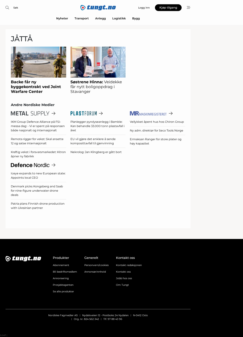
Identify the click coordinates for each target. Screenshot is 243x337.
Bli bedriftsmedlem (65, 271)
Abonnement (61, 265)
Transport (82, 18)
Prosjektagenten (63, 284)
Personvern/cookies (96, 265)
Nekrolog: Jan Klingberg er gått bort (96, 152)
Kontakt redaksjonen (129, 265)
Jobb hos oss (124, 278)
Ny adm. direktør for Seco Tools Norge (156, 130)
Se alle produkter (63, 291)
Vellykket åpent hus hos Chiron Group (157, 121)
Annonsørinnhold (95, 271)
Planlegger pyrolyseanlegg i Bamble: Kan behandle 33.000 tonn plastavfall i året (97, 126)
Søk (15, 7)
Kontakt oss (123, 271)
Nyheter (62, 18)
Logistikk (119, 18)
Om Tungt (122, 284)
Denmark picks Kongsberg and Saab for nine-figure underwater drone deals (37, 191)
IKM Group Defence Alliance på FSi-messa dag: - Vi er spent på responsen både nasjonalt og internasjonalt (38, 126)
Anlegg (100, 18)
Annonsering (61, 278)
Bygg (136, 18)
